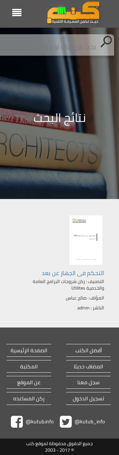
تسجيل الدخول (88, 398)
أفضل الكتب (88, 350)
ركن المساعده (29, 398)
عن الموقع (29, 382)
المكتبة (29, 366)
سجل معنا (88, 382)
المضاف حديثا (88, 366)
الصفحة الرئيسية (29, 350)
